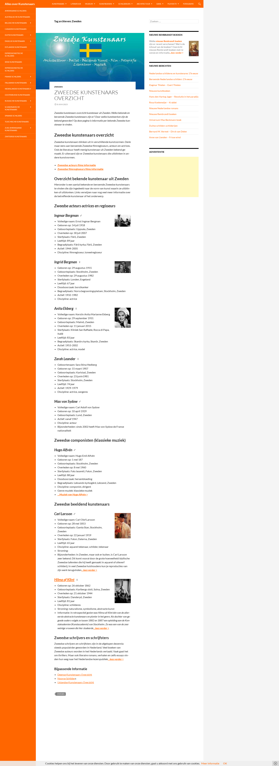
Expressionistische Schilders (14, 54)
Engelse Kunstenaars (15, 41)
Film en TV (172, 4)
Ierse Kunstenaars (13, 62)
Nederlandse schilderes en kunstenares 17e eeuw (173, 73)
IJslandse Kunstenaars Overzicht (75, 682)
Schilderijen (124, 4)
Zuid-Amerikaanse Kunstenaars (13, 129)
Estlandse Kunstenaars (16, 47)
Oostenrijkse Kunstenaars (17, 95)
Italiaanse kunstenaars (16, 83)
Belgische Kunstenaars (16, 23)
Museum (89, 4)
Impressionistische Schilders (14, 69)
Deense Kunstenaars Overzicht (74, 674)
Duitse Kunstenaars (14, 35)
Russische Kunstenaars (16, 101)
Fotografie (188, 4)
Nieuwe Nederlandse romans (163, 108)
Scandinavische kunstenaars (12, 108)
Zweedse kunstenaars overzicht (86, 95)
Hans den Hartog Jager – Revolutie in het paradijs (173, 96)
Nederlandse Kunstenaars (17, 89)
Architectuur (143, 4)
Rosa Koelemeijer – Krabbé (162, 102)
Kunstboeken (105, 4)
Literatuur (76, 4)
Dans (158, 4)
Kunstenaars (58, 4)
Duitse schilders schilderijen (163, 125)
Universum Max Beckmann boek (165, 119)
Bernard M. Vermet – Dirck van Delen (168, 131)
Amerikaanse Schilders (15, 11)
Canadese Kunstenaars (15, 29)
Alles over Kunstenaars (20, 4)
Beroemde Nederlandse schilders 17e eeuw (170, 79)
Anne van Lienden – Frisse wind (165, 137)
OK (225, 763)
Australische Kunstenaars (17, 17)
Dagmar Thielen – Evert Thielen (165, 85)
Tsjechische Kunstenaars (17, 122)
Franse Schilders (13, 77)
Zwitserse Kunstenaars (16, 136)
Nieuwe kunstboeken (159, 90)
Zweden (58, 87)
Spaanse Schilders (13, 116)
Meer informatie (210, 763)
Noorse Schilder (66, 678)
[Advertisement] (174, 177)
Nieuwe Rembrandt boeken (162, 114)
